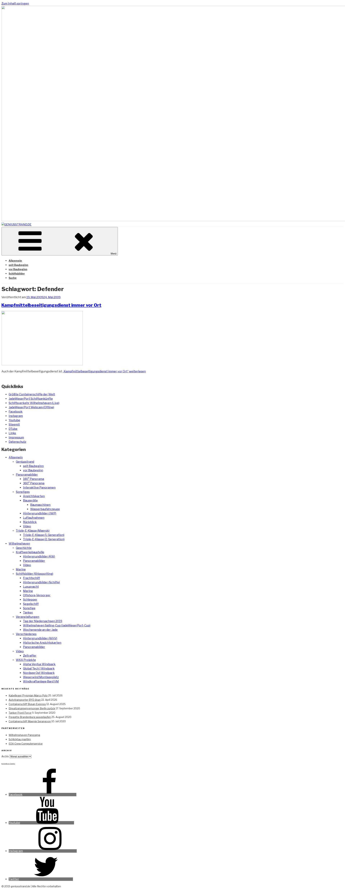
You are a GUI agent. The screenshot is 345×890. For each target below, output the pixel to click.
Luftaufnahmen (33, 517)
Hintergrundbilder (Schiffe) (41, 582)
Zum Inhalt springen (15, 3)
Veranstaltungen (27, 617)
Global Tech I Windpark (39, 668)
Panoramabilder (27, 474)
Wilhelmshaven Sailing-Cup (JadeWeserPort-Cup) (56, 625)
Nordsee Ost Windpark (39, 673)
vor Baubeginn (18, 269)
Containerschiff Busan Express (27, 704)
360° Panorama (33, 483)
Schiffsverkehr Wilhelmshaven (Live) (34, 403)
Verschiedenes (26, 634)
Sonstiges (23, 492)
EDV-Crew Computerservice (26, 743)
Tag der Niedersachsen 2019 (42, 621)
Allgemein (15, 260)
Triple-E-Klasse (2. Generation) (44, 539)
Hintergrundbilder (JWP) (39, 513)
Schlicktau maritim (20, 739)
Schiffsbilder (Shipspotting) (34, 573)
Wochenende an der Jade (40, 629)
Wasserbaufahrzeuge (45, 509)
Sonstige (29, 608)
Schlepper (30, 599)
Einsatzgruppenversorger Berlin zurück (32, 708)
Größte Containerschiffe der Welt (32, 394)
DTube (13, 429)
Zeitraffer (29, 655)
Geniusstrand (25, 461)
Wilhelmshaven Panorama (24, 734)
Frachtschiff (31, 578)
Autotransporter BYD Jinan (25, 699)
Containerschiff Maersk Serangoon (30, 721)
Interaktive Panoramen (39, 487)
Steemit (14, 424)
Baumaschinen (40, 504)
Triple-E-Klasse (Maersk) (32, 530)
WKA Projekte (26, 660)
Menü (113, 253)
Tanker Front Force (20, 712)
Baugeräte (30, 500)
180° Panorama (33, 479)
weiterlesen (104, 371)
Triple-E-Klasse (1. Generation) (43, 535)
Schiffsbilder (17, 273)
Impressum (16, 437)
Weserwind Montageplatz (41, 677)
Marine (21, 569)
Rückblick (30, 522)
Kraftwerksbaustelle (30, 552)
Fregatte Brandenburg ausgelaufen (30, 717)
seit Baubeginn (18, 264)
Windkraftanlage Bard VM (41, 681)
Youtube (14, 420)
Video (27, 526)
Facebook (15, 411)
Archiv (5, 756)
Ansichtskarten (34, 496)
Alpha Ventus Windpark (39, 664)
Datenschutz (17, 441)
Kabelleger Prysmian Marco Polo (28, 695)
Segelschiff (31, 604)
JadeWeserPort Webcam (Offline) (31, 407)
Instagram (16, 416)
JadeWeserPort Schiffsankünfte (31, 398)
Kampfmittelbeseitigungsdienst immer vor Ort (51, 305)
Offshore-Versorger (36, 595)
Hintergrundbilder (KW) (39, 556)
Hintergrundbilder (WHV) (40, 638)
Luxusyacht (31, 586)
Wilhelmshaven (19, 543)
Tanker (28, 612)
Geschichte (24, 548)
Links (12, 433)
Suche (13, 277)
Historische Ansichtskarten (42, 642)
